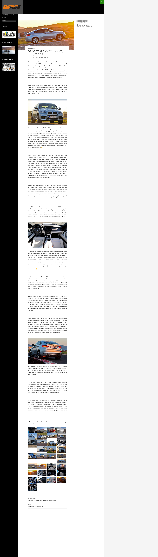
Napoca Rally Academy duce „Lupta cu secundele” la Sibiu (42, 499)
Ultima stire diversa (7, 59)
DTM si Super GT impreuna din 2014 (37, 505)
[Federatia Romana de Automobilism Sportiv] (9, 34)
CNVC (76, 1)
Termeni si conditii (94, 1)
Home (60, 1)
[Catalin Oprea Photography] (82, 21)
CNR (71, 1)
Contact (86, 1)
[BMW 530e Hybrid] (8, 50)
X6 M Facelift (31, 48)
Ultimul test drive (7, 42)
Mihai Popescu (44, 57)
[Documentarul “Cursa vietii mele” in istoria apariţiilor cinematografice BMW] (8, 67)
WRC (80, 1)
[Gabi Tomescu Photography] (84, 25)
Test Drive (66, 1)
